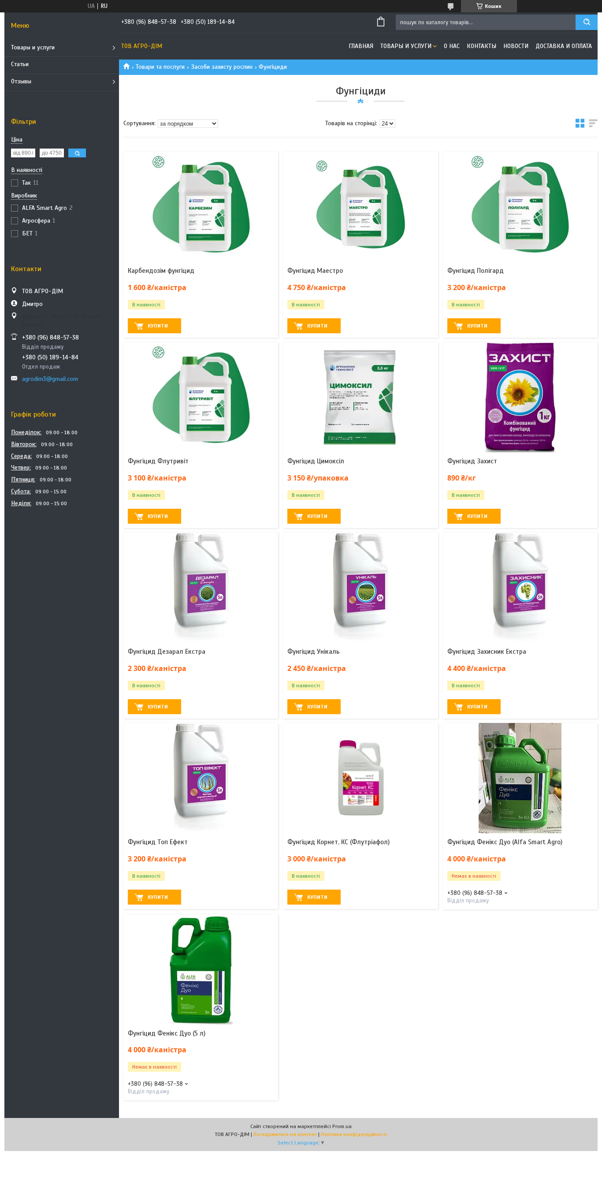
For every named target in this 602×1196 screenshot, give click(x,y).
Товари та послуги (160, 67)
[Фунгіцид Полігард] (520, 207)
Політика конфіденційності (354, 1134)
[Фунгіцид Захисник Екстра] (520, 588)
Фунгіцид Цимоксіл (315, 461)
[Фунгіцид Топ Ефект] (200, 778)
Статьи (20, 64)
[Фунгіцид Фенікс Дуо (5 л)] (200, 969)
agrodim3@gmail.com (50, 379)
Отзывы (21, 81)
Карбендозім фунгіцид (161, 271)
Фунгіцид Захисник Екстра (486, 652)
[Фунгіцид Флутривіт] (200, 397)
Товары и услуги (33, 47)
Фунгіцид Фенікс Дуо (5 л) (166, 1033)
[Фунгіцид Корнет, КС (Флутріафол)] (360, 778)
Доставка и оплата (563, 46)
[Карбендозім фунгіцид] (200, 207)
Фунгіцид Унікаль (313, 652)
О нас (452, 46)
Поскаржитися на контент (285, 1134)
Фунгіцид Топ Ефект (158, 842)
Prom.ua (342, 1126)
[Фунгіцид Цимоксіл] (360, 397)
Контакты (481, 46)
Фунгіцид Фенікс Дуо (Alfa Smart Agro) (504, 842)
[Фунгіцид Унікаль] (360, 588)
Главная (361, 46)
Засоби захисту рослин (222, 67)
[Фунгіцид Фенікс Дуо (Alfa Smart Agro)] (520, 778)
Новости (515, 46)
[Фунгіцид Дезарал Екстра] (200, 588)
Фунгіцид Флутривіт (158, 461)
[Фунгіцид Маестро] (360, 207)
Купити (158, 326)
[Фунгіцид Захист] (520, 397)
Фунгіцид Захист (472, 461)
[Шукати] (587, 22)
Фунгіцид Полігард (475, 271)
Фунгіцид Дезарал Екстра (166, 652)
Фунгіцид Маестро (315, 271)
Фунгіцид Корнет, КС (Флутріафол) (338, 842)
